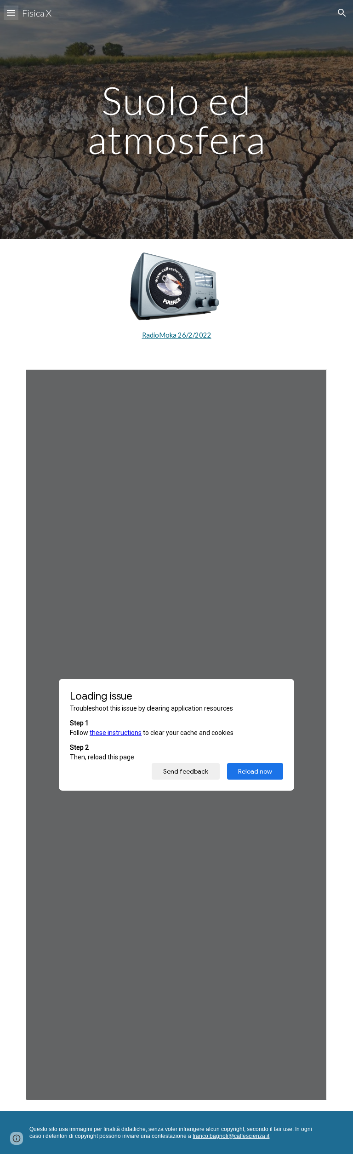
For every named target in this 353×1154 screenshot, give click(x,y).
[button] (11, 12)
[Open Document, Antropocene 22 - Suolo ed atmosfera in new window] (310, 381)
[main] (176, 120)
